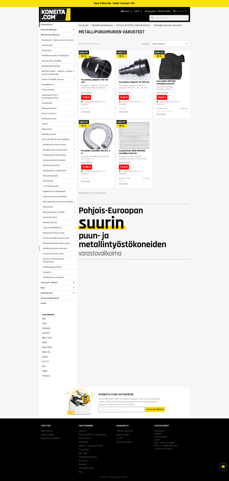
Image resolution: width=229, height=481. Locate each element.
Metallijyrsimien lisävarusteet (55, 150)
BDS (44, 318)
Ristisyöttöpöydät (50, 175)
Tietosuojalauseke (86, 468)
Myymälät (83, 464)
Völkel (44, 371)
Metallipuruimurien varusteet (55, 248)
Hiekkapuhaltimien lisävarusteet (56, 243)
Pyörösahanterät (50, 217)
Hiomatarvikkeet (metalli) (53, 212)
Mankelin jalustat (50, 222)
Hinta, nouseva (170, 43)
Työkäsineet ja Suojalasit (53, 277)
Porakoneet (47, 50)
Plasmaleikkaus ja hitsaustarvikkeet (58, 201)
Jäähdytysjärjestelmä (52, 267)
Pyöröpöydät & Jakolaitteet (54, 170)
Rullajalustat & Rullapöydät (54, 191)
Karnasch (46, 333)
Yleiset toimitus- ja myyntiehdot (92, 434)
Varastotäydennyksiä (50, 298)
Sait (44, 366)
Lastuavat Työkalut (49, 282)
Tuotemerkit (48, 314)
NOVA (44, 342)
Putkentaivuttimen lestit (53, 253)
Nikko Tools (47, 337)
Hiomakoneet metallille (51, 61)
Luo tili (119, 438)
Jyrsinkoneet (47, 45)
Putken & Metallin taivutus (53, 79)
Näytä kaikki (85, 112)
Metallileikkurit (48, 84)
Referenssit (84, 442)
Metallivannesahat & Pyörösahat (55, 55)
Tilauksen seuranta (124, 431)
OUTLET (45, 361)
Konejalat (47, 272)
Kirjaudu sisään (164, 11)
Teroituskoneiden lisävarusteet (56, 238)
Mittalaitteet (48, 181)
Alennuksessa (46, 24)
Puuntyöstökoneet (49, 29)
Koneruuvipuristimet (51, 165)
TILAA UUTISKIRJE (155, 409)
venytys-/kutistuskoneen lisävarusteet (53, 260)
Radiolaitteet (47, 293)
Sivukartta (83, 460)
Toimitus (82, 431)
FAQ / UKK (83, 453)
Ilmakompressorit (49, 118)
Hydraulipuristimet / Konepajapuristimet (50, 96)
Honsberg (46, 328)
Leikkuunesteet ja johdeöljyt (55, 196)
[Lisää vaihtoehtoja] (223, 466)
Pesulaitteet (47, 103)
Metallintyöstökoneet (50, 34)
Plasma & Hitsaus (49, 113)
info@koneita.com (169, 445)
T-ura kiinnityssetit (51, 186)
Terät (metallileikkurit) (52, 227)
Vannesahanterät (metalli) (54, 160)
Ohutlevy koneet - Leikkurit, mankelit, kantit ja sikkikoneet (57, 73)
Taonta (45, 123)
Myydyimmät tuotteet (50, 438)
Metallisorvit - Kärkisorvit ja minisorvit (57, 40)
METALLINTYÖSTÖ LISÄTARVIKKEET (56, 139)
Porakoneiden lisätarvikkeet (54, 155)
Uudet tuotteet (47, 434)
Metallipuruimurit (49, 134)
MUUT (43, 287)
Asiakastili (122, 425)
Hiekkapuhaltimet (49, 108)
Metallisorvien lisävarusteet (54, 144)
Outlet (43, 303)
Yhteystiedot (150, 11)
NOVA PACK (47, 347)
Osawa (45, 356)
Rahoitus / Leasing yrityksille (91, 445)
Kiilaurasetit (47, 129)
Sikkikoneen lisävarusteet (53, 233)
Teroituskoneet (48, 89)
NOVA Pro (46, 352)
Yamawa (46, 375)
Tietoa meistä (85, 438)
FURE (44, 323)
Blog (80, 471)
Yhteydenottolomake (88, 457)
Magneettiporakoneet (51, 66)
